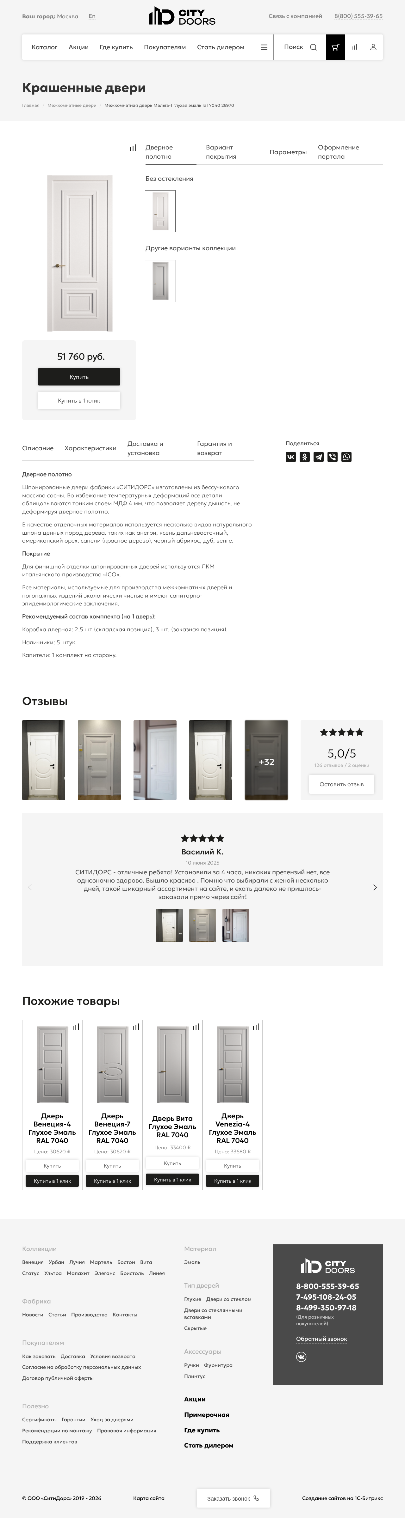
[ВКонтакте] (291, 457)
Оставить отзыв (342, 784)
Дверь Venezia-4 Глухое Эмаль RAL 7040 (232, 1128)
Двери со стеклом (229, 1299)
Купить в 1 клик (79, 400)
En (92, 16)
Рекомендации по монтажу (57, 1430)
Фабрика (36, 1301)
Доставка (73, 1356)
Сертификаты (39, 1419)
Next (375, 887)
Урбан (56, 1262)
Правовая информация (126, 1430)
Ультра (53, 1273)
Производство (89, 1314)
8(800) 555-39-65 (358, 16)
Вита (146, 1262)
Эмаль (192, 1262)
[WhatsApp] (346, 457)
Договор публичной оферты (58, 1378)
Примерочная (206, 1415)
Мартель (101, 1262)
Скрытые (195, 1328)
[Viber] (332, 457)
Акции (195, 1399)
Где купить (202, 1430)
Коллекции (39, 1249)
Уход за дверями (112, 1419)
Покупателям (43, 1343)
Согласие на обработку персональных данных (81, 1367)
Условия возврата (112, 1356)
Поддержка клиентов (49, 1441)
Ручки (191, 1365)
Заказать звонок (228, 1498)
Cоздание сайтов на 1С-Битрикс (342, 1498)
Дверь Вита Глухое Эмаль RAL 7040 (172, 1126)
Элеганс (105, 1273)
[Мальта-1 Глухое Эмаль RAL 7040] (160, 213)
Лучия (77, 1262)
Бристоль (132, 1273)
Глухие (192, 1299)
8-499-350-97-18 (326, 1308)
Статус (30, 1273)
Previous (29, 887)
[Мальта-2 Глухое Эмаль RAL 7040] (160, 282)
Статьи (57, 1314)
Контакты (125, 1314)
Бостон (126, 1262)
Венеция (33, 1262)
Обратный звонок (321, 1338)
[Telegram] (319, 457)
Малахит (78, 1273)
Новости (32, 1314)
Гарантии (73, 1419)
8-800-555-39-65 (327, 1286)
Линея (157, 1273)
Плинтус (194, 1376)
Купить (79, 376)
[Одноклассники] (305, 457)
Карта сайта (149, 1498)
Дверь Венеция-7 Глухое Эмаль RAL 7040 (112, 1128)
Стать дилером (209, 1445)
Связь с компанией (295, 16)
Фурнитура (218, 1365)
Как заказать (39, 1356)
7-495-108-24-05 (326, 1297)
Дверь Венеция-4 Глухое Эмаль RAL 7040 (52, 1128)
